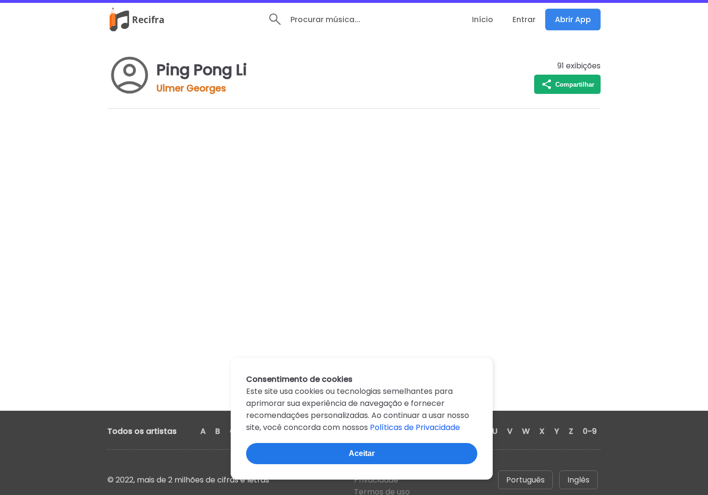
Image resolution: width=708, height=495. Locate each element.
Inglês (578, 479)
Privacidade (376, 479)
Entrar (524, 19)
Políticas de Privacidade (415, 427)
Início (482, 19)
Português (525, 479)
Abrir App (573, 19)
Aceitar (362, 453)
